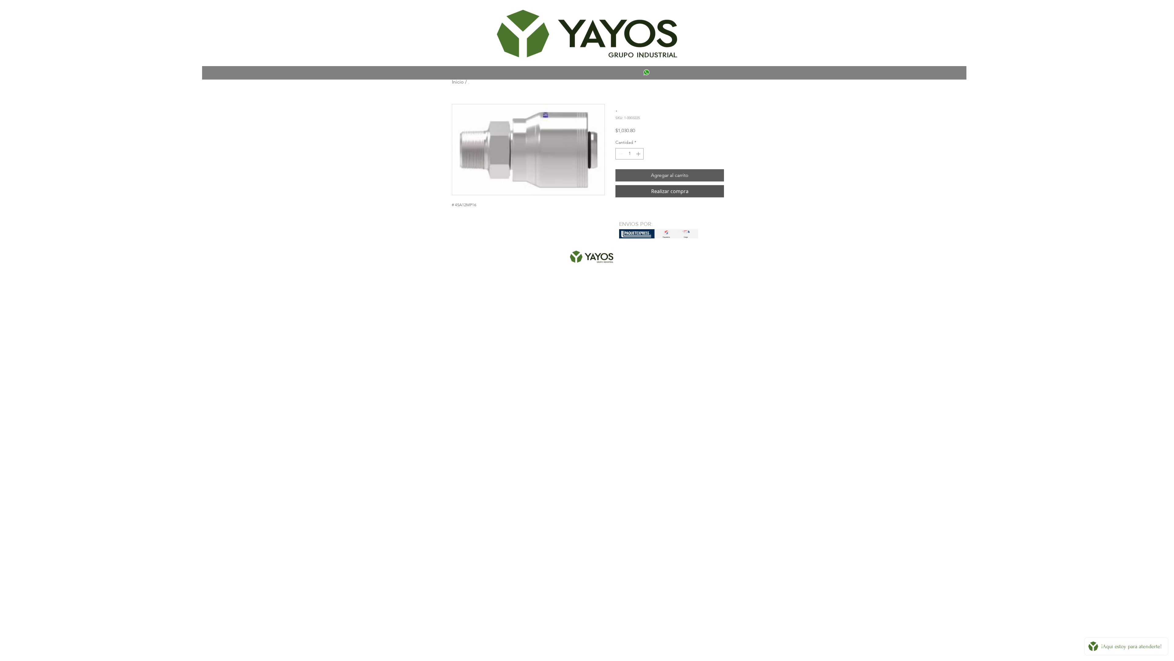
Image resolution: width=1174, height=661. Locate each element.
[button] (460, 11)
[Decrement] (620, 153)
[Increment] (639, 153)
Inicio (458, 82)
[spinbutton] (629, 153)
